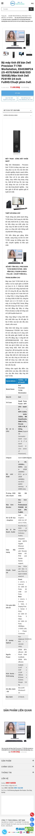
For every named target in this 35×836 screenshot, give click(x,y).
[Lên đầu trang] (29, 820)
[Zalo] (32, 819)
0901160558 (11, 783)
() (33, 3)
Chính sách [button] (7, 767)
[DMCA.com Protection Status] (29, 829)
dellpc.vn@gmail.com (11, 785)
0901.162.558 (18, 788)
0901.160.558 (8, 788)
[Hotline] (32, 814)
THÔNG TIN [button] (6, 773)
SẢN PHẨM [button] (6, 761)
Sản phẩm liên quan (17, 710)
